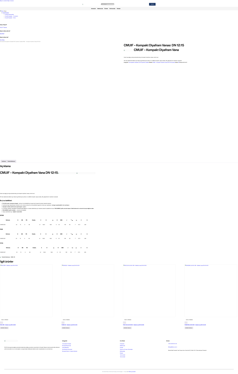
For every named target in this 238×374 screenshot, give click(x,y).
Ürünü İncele (4, 328)
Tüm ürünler (122, 355)
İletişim (118, 8)
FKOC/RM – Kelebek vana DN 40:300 (8, 324)
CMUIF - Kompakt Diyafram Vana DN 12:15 (162, 62)
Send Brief (2, 33)
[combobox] (107, 4)
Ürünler (106, 8)
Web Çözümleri (132, 371)
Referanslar (112, 8)
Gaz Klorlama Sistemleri (67, 349)
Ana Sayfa (2, 41)
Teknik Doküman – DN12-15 (8, 257)
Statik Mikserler (65, 347)
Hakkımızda (100, 8)
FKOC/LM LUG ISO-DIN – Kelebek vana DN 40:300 (133, 324)
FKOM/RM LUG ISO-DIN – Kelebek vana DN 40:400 (195, 324)
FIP (178, 62)
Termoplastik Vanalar (8, 41)
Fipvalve (173, 62)
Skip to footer (10, 0)
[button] (4, 320)
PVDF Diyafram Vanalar (17, 41)
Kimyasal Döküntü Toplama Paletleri (69, 351)
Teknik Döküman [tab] (11, 161)
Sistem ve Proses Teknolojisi (126, 349)
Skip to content (3, 0)
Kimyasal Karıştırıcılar (66, 345)
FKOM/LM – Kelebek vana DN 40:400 (69, 324)
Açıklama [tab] (4, 161)
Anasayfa (93, 8)
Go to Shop (2, 40)
